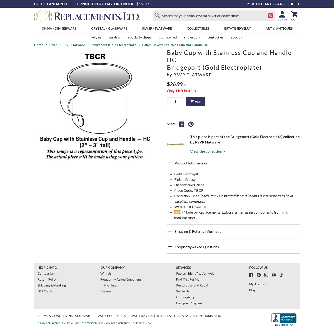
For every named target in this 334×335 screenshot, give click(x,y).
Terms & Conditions (55, 316)
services (115, 37)
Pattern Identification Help (195, 273)
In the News (109, 285)
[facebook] (252, 275)
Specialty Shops (139, 37)
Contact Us (215, 37)
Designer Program (189, 303)
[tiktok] (281, 275)
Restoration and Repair (192, 285)
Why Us (106, 273)
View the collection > (207, 151)
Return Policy (47, 279)
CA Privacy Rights (137, 316)
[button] (233, 164)
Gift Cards (44, 291)
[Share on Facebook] (181, 124)
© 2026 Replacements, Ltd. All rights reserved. (67, 323)
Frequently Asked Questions (121, 279)
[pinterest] (260, 275)
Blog (252, 290)
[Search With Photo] (270, 15)
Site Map (82, 316)
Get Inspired (168, 37)
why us (96, 37)
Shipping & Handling (51, 285)
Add (198, 101)
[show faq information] (170, 247)
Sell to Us (182, 291)
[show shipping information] (170, 231)
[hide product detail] (170, 163)
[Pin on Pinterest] (191, 124)
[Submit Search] (157, 15)
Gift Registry (185, 297)
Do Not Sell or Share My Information (188, 316)
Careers (106, 291)
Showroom (192, 37)
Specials (237, 37)
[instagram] (267, 275)
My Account (258, 284)
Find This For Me (187, 279)
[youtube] (275, 275)
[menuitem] (59, 28)
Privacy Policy (105, 316)
